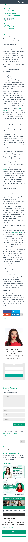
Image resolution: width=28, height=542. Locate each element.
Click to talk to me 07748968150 (21, 2)
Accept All (14, 531)
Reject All (14, 539)
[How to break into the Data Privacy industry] (14, 503)
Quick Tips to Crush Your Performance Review (15, 494)
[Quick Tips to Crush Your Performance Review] (14, 487)
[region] (14, 529)
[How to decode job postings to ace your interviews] (14, 471)
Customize (14, 535)
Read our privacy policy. (8, 527)
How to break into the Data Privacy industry (14, 510)
